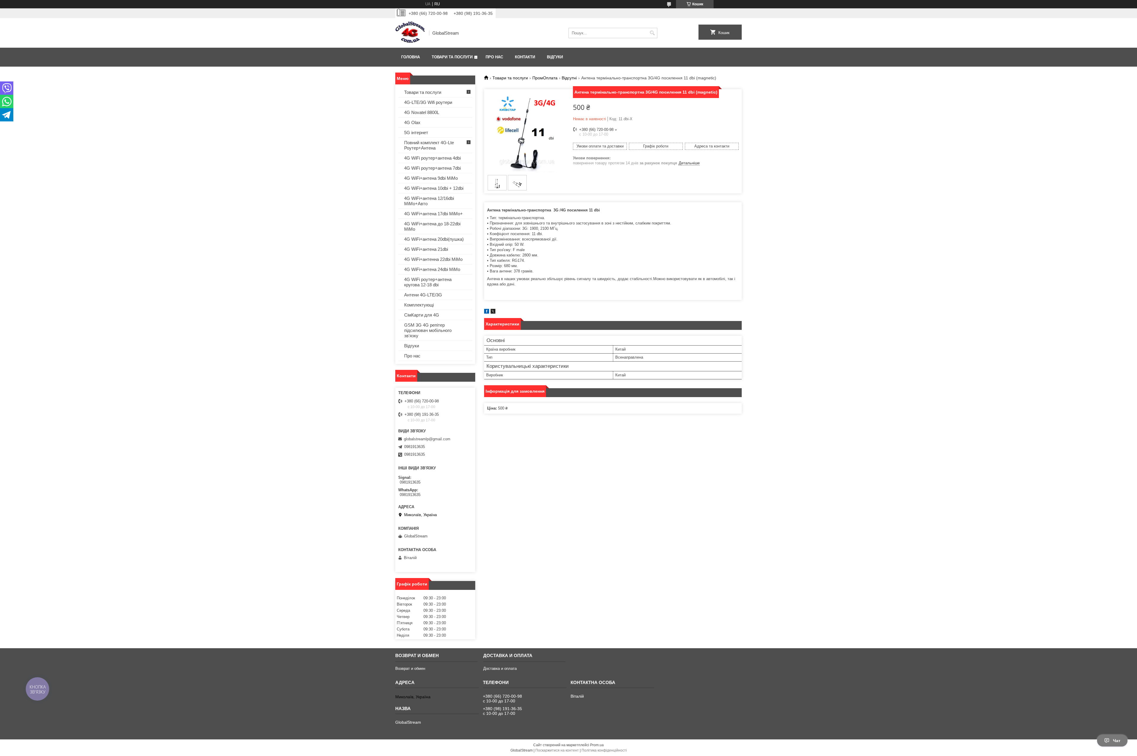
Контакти (525, 57)
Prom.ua (597, 745)
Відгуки (555, 57)
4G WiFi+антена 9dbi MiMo (431, 178)
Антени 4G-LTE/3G (423, 294)
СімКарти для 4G (421, 314)
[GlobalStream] (410, 33)
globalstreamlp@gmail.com (427, 439)
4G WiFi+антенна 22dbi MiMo (433, 259)
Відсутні (569, 78)
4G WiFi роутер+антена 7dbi (432, 168)
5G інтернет (416, 132)
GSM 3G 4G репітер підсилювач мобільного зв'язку (428, 330)
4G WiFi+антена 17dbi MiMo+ (433, 213)
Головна (410, 57)
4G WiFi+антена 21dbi (426, 249)
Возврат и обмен (410, 668)
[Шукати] (652, 33)
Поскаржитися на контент (557, 750)
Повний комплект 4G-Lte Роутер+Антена (429, 145)
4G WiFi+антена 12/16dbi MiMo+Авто (429, 201)
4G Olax (412, 122)
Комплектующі (419, 304)
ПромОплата (545, 78)
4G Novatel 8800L (421, 112)
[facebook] (486, 312)
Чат (1116, 740)
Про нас (494, 57)
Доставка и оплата (500, 668)
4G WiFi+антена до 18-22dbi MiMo (432, 226)
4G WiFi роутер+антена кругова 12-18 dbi (428, 282)
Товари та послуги (452, 57)
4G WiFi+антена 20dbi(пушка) (434, 239)
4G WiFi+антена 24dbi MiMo (432, 269)
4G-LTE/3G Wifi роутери (428, 102)
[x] (493, 312)
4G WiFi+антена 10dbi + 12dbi (433, 188)
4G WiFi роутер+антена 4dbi (432, 157)
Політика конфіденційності (604, 750)
